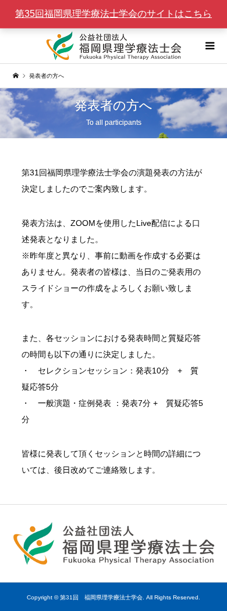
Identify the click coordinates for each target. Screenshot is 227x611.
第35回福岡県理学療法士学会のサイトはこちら (113, 14)
